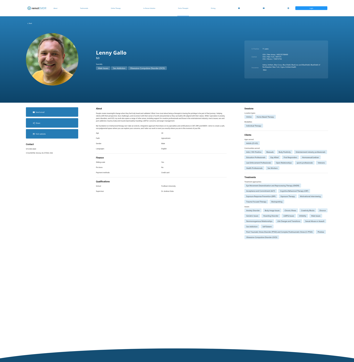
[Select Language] (288, 8)
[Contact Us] (263, 8)
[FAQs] (239, 8)
